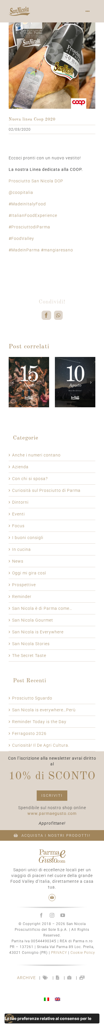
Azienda (20, 467)
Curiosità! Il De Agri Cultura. (40, 745)
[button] (13, 382)
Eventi (18, 514)
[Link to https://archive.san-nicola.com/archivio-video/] (82, 978)
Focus (18, 525)
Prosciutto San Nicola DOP (36, 181)
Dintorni (20, 502)
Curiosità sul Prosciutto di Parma (46, 490)
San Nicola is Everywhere (38, 632)
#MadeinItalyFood (27, 204)
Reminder (21, 596)
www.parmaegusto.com (52, 813)
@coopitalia (21, 192)
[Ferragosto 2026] (29, 359)
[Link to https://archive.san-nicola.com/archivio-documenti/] (58, 978)
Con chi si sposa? (30, 478)
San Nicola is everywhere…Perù (44, 710)
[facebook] (41, 915)
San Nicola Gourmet (32, 620)
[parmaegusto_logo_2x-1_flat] (52, 851)
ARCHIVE (26, 977)
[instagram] (52, 915)
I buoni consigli (27, 537)
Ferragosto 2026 (29, 733)
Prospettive (24, 584)
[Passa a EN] (57, 999)
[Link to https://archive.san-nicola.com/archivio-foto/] (69, 978)
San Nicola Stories (31, 643)
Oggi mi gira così (29, 573)
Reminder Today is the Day (39, 721)
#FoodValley (21, 238)
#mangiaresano (57, 250)
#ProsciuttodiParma (29, 227)
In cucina (21, 549)
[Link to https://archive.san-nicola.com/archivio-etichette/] (45, 978)
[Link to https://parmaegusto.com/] (52, 897)
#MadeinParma (24, 250)
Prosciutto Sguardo (32, 698)
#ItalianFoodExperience (33, 215)
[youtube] (62, 915)
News (17, 561)
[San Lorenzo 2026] (75, 359)
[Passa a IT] (46, 999)
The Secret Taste (29, 655)
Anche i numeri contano (36, 455)
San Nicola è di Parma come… (42, 608)
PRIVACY (59, 953)
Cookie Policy (82, 953)
